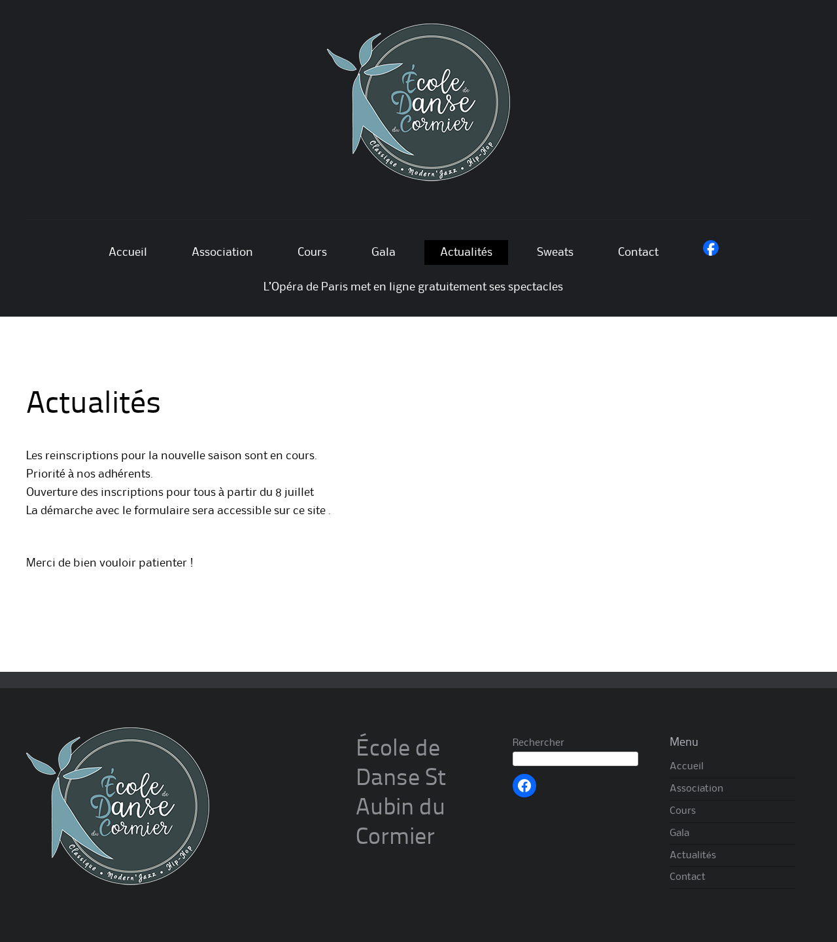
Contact (638, 252)
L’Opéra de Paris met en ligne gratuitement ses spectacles (413, 287)
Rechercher (538, 743)
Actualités (466, 252)
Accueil (128, 252)
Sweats (555, 252)
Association (222, 252)
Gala (383, 252)
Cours (312, 252)
